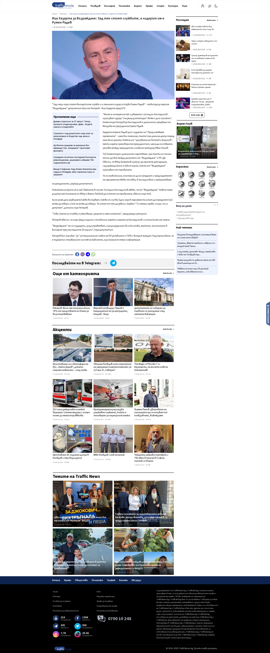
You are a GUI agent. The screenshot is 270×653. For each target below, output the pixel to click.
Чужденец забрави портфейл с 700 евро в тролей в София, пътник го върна (151, 458)
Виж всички (167, 273)
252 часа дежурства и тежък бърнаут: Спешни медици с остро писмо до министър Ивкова (71, 412)
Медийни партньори (106, 596)
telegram (88, 254)
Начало (82, 6)
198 (209, 64)
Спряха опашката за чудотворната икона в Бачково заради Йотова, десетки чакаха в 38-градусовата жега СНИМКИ (141, 517)
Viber (82, 254)
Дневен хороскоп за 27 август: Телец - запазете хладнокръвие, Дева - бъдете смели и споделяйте (204, 103)
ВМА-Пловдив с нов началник (109, 455)
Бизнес (138, 6)
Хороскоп (182, 167)
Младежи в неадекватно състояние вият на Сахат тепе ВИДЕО (196, 236)
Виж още (195, 115)
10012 (130, 525)
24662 (109, 459)
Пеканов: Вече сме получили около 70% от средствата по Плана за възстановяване (71, 311)
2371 (149, 374)
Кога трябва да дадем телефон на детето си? (202, 71)
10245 (109, 420)
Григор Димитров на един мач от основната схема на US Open (204, 58)
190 (149, 318)
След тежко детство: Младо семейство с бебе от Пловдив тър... (196, 253)
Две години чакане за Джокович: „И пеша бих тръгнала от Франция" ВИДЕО (80, 519)
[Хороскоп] (197, 197)
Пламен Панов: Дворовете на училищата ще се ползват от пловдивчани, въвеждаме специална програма (150, 412)
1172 (210, 35)
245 (209, 78)
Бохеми (123, 580)
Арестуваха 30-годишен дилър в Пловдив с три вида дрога (71, 457)
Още (184, 6)
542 (209, 49)
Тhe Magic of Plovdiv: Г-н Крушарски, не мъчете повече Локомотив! (151, 367)
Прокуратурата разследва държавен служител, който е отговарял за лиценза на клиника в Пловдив (112, 412)
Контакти (57, 606)
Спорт (160, 6)
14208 (109, 374)
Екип (99, 591)
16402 (130, 572)
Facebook (77, 254)
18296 (193, 156)
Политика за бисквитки (107, 610)
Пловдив (95, 6)
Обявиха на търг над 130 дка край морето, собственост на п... (192, 270)
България (109, 6)
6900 (67, 462)
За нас (55, 591)
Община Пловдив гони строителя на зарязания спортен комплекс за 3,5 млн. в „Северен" (112, 367)
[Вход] (202, 6)
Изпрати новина (268, 314)
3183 (67, 420)
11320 (68, 374)
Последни (182, 20)
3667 (149, 465)
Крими (149, 6)
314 (67, 318)
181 (209, 93)
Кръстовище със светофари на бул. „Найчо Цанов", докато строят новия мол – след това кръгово (70, 367)
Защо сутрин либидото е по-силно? (204, 42)
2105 (210, 107)
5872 (149, 420)
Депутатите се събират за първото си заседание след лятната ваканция (149, 311)
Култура (173, 6)
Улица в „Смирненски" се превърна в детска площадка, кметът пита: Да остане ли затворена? (80, 565)
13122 (69, 525)
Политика (124, 6)
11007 (69, 572)
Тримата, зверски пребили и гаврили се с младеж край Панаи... (196, 245)
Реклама (56, 596)
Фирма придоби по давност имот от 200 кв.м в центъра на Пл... (196, 262)
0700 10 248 (119, 618)
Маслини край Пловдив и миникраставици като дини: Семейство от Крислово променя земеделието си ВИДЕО (142, 565)
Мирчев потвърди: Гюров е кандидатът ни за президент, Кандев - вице (111, 311)
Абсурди (136, 580)
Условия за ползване (62, 601)
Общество (81, 580)
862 (108, 318)
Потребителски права (107, 606)
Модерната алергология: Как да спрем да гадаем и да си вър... (196, 152)
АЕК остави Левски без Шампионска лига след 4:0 (202, 28)
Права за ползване (105, 601)
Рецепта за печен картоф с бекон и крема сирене (203, 86)
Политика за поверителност (66, 610)
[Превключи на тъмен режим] (215, 6)
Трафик (111, 580)
